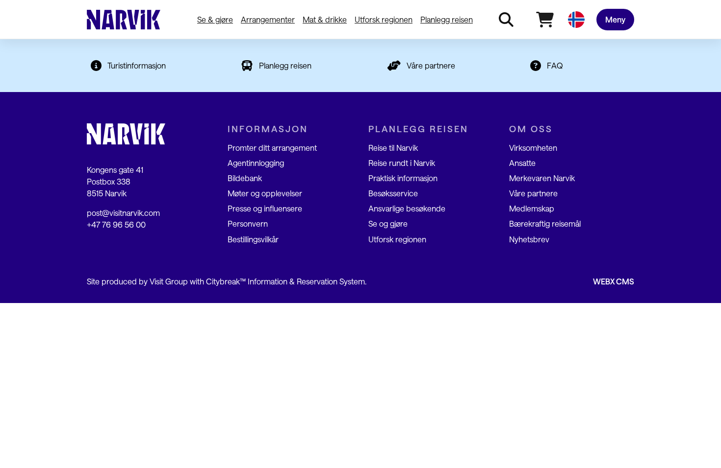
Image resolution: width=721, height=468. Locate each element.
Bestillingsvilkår (253, 239)
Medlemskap (531, 208)
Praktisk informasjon (403, 178)
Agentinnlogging (256, 162)
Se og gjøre (388, 223)
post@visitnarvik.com (123, 212)
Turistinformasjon (136, 65)
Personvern (248, 223)
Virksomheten (533, 147)
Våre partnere (431, 65)
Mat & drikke (325, 19)
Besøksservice (393, 193)
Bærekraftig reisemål (545, 223)
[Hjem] (123, 19)
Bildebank (245, 178)
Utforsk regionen (383, 19)
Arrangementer (268, 19)
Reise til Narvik (393, 147)
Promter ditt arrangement (272, 147)
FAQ (555, 65)
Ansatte (522, 162)
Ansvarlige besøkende (406, 208)
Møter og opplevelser (265, 193)
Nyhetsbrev (529, 239)
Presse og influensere (265, 208)
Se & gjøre (215, 19)
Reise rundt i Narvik (401, 162)
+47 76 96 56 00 (116, 224)
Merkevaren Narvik (542, 178)
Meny (615, 19)
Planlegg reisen (446, 19)
